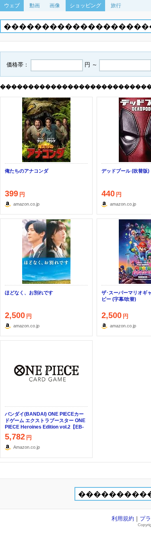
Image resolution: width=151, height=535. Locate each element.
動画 (34, 5)
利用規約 (123, 518)
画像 (55, 5)
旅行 (116, 5)
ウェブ (12, 5)
